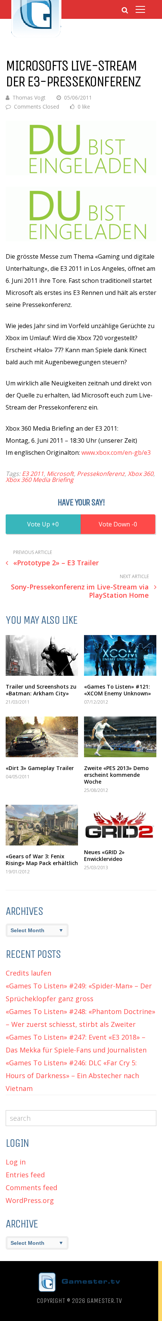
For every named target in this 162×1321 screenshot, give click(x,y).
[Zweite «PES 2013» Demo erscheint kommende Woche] (120, 737)
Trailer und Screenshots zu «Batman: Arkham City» (41, 690)
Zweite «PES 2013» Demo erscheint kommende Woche (116, 774)
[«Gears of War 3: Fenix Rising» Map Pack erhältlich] (42, 825)
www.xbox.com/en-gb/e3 (116, 452)
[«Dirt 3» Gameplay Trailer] (42, 737)
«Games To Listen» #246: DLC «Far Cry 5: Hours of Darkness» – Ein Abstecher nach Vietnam (72, 1075)
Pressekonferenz (101, 473)
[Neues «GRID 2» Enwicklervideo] (120, 823)
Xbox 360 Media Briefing (39, 480)
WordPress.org (30, 1200)
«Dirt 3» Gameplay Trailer (40, 768)
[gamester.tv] (36, 36)
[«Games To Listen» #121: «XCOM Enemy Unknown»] (120, 655)
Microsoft (60, 473)
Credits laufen (28, 972)
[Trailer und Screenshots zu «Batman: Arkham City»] (42, 655)
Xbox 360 (140, 473)
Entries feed (25, 1174)
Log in (16, 1161)
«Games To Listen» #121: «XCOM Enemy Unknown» (117, 690)
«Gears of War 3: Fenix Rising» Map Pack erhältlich (42, 860)
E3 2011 (33, 473)
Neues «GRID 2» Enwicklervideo (104, 855)
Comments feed (31, 1187)
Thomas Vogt (29, 97)
